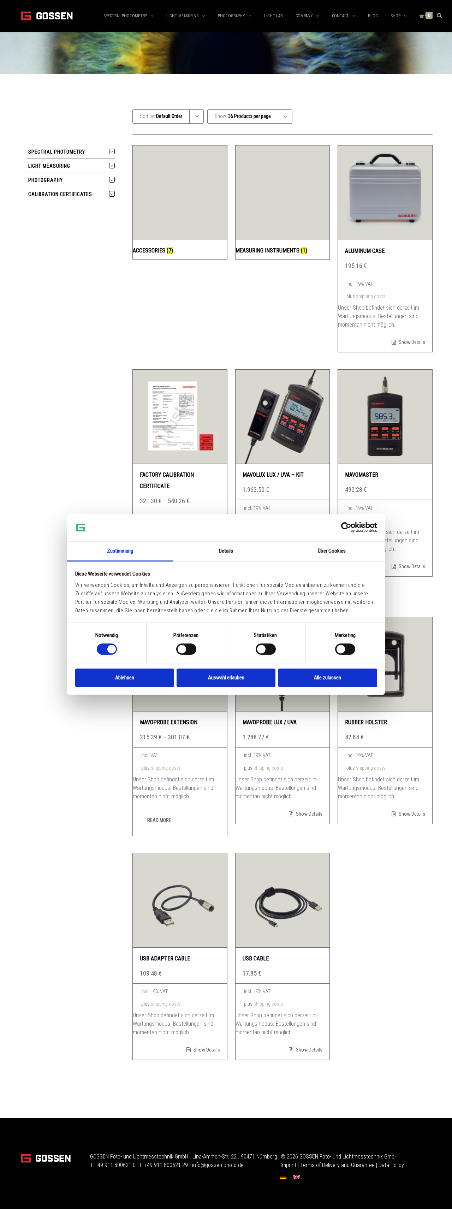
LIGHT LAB (273, 15)
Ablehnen (124, 677)
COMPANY (304, 15)
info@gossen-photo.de (218, 1165)
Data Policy (391, 1165)
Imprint (288, 1165)
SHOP (395, 15)
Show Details (411, 342)
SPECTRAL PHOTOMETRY (125, 15)
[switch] (186, 649)
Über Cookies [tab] (332, 551)
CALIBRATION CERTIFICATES (60, 194)
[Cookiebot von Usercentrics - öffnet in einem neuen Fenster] (346, 527)
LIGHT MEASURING (182, 15)
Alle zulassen (327, 677)
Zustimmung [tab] (120, 551)
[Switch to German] (283, 1177)
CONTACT (340, 15)
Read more (159, 820)
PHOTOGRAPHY (231, 15)
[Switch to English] (296, 1177)
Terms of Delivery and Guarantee (337, 1165)
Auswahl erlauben (226, 677)
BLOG (373, 15)
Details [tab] (226, 551)
